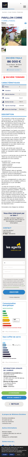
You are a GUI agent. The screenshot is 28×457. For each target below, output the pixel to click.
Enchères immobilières (8, 418)
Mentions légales (7, 431)
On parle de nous (7, 420)
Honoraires (14, 393)
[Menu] (24, 6)
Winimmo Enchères (9, 9)
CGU (22, 285)
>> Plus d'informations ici (11, 331)
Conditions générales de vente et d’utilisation (11, 434)
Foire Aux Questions (8, 421)
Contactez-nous (6, 423)
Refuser (11, 454)
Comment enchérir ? (15, 70)
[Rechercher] (21, 3)
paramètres (19, 451)
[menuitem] (21, 3)
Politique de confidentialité (9, 437)
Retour (15, 404)
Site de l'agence (13, 397)
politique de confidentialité (12, 287)
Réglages (19, 454)
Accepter (5, 454)
